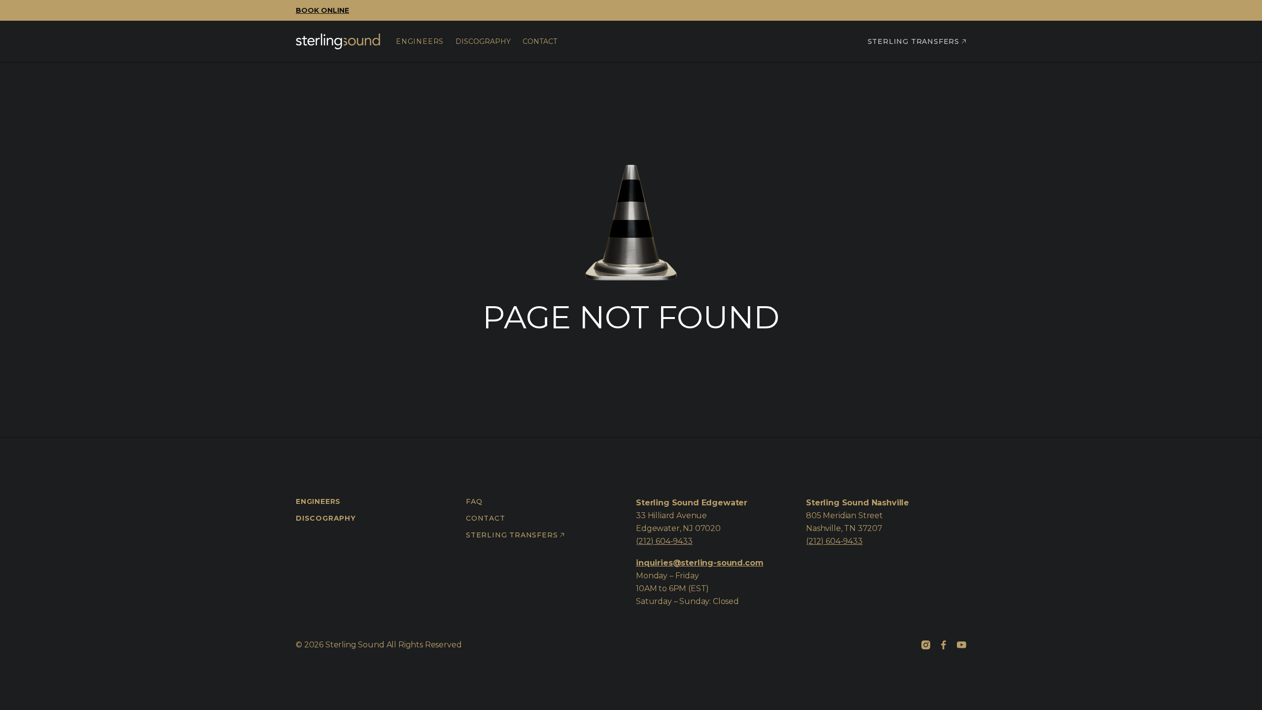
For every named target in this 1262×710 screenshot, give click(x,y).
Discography (326, 518)
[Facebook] (943, 645)
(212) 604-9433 (664, 541)
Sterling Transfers (913, 41)
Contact (485, 518)
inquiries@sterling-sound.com (700, 563)
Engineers (318, 501)
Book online (322, 10)
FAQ (474, 501)
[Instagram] (926, 645)
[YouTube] (961, 645)
